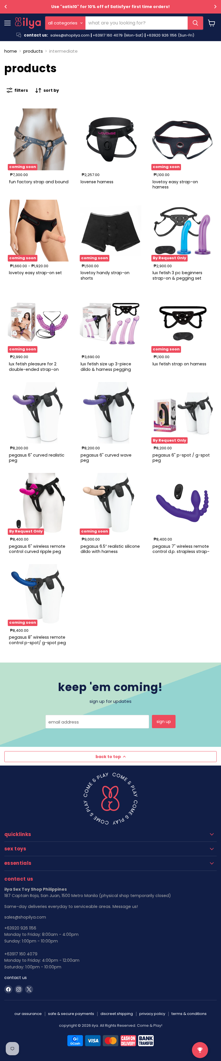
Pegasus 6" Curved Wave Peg (106, 457)
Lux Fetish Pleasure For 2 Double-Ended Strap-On (34, 366)
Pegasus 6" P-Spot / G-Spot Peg (181, 457)
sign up (164, 721)
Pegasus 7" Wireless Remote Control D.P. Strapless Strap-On (181, 551)
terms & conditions (189, 1013)
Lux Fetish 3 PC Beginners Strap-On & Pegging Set (177, 275)
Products (33, 51)
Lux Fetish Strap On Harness (179, 364)
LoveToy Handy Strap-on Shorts (105, 275)
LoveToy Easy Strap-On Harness (175, 184)
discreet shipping (116, 1013)
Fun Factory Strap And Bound (38, 182)
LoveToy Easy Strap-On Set (35, 273)
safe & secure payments (71, 1013)
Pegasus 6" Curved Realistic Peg (36, 457)
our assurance (28, 1013)
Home (10, 51)
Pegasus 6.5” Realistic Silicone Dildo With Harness (110, 548)
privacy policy (152, 1013)
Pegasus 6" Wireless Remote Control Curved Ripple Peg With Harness (37, 551)
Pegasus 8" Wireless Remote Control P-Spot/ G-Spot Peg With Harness (37, 642)
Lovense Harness (97, 182)
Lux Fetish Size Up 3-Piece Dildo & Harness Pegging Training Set (106, 369)
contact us (15, 977)
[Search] (195, 23)
